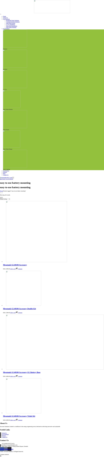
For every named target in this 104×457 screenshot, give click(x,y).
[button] (18, 269)
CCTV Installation (10, 24)
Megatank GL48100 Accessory (15, 265)
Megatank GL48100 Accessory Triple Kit (19, 416)
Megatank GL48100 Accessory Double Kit (19, 309)
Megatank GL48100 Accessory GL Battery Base (21, 372)
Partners (5, 172)
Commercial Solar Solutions (13, 21)
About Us (5, 17)
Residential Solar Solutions (12, 20)
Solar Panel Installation (11, 26)
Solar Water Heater (10, 23)
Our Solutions (6, 19)
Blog (4, 173)
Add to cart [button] (12, 269)
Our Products (6, 28)
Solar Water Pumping (11, 27)
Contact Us (5, 175)
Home (4, 16)
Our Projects (6, 170)
